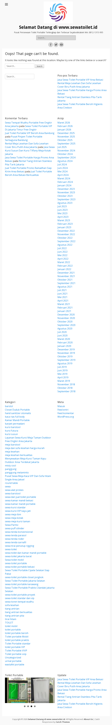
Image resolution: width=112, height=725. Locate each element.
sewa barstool (12, 493)
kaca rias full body (15, 416)
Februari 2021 (65, 307)
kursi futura (11, 430)
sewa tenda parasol (15, 535)
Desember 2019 (66, 349)
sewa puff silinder (14, 528)
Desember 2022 (66, 230)
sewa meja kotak (14, 517)
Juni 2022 (62, 251)
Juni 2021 (62, 293)
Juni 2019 (62, 370)
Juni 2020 (62, 335)
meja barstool (12, 444)
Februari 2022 (65, 265)
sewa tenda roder (14, 538)
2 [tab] (28, 706)
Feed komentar (65, 413)
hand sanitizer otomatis (18, 413)
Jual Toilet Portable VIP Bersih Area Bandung (29, 133)
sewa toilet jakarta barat (18, 556)
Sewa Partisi (11, 524)
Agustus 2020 (64, 328)
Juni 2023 (62, 209)
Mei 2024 (62, 171)
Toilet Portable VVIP (16, 650)
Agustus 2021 (64, 286)
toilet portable (13, 629)
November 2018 (66, 384)
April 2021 (62, 300)
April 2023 (62, 216)
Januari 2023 (64, 227)
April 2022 (62, 258)
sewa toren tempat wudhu (19, 601)
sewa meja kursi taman (17, 521)
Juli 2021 (62, 290)
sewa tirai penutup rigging (19, 545)
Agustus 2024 (64, 161)
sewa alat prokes (14, 490)
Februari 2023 (65, 223)
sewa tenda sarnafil (15, 542)
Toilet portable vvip (15, 654)
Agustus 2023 (64, 202)
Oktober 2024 (64, 154)
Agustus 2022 (64, 244)
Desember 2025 (66, 133)
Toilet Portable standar (17, 643)
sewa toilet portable (16, 563)
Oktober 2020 (64, 321)
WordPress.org (65, 416)
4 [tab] (35, 706)
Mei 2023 (62, 213)
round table (11, 483)
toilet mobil (11, 626)
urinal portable (13, 661)
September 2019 (66, 360)
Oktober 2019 (64, 356)
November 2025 (66, 136)
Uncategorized (13, 657)
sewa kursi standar (15, 507)
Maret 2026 (63, 122)
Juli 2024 (62, 164)
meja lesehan (12, 451)
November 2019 (66, 353)
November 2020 (66, 318)
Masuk (61, 406)
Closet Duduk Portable (17, 409)
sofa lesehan (12, 605)
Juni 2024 (62, 168)
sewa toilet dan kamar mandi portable (25, 552)
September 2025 (66, 143)
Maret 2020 (63, 339)
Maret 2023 (63, 220)
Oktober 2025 (64, 140)
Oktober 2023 (64, 196)
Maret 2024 (63, 178)
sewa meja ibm (13, 514)
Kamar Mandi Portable (17, 420)
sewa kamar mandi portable (20, 504)
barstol (9, 406)
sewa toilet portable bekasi (20, 566)
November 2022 (66, 234)
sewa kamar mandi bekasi (19, 500)
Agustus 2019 (64, 363)
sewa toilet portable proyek (20, 594)
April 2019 (62, 377)
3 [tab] (31, 706)
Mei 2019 (62, 374)
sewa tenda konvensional (19, 531)
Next (51, 689)
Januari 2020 (64, 346)
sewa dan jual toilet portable (20, 497)
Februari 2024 (65, 182)
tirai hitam (10, 619)
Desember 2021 (66, 272)
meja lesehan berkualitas (18, 455)
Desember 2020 (66, 314)
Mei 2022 (62, 255)
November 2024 (66, 150)
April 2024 (62, 175)
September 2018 (66, 391)
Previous (8, 689)
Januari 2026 (64, 129)
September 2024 (66, 157)
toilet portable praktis (17, 640)
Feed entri (62, 409)
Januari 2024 (64, 185)
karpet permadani (15, 423)
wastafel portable (14, 664)
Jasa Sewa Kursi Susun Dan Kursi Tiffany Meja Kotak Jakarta (30, 150)
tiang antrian (12, 608)
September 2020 (66, 325)
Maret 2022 (63, 262)
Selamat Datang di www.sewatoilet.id (58, 27)
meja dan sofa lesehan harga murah (24, 448)
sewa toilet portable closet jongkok (24, 577)
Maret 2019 (63, 380)
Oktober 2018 (64, 387)
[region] (30, 690)
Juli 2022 (62, 248)
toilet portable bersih (16, 633)
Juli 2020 (62, 332)
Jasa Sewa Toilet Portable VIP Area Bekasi (80, 79)
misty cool (10, 465)
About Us (88, 719)
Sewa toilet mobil (14, 559)
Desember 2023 (66, 189)
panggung (10, 469)
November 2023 (66, 192)
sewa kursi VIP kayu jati (18, 511)
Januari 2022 (64, 269)
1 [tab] (25, 706)
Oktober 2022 (64, 237)
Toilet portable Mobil (16, 636)
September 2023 (66, 199)
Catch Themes (63, 722)
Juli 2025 (62, 147)
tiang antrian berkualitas (18, 612)
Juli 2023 (62, 206)
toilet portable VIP (15, 647)
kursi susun (11, 434)
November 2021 (66, 276)
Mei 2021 (62, 297)
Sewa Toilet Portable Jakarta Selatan (25, 580)
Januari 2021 (64, 311)
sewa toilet (11, 549)
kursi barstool (12, 427)
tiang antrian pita (14, 615)
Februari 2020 (65, 342)
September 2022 (66, 241)
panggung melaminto (17, 472)
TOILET (9, 622)
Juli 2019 (62, 367)
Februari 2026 (65, 126)
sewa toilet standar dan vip (19, 598)
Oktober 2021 (64, 279)
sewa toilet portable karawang (21, 584)
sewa (7, 486)
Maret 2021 (63, 304)
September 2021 (66, 283)
